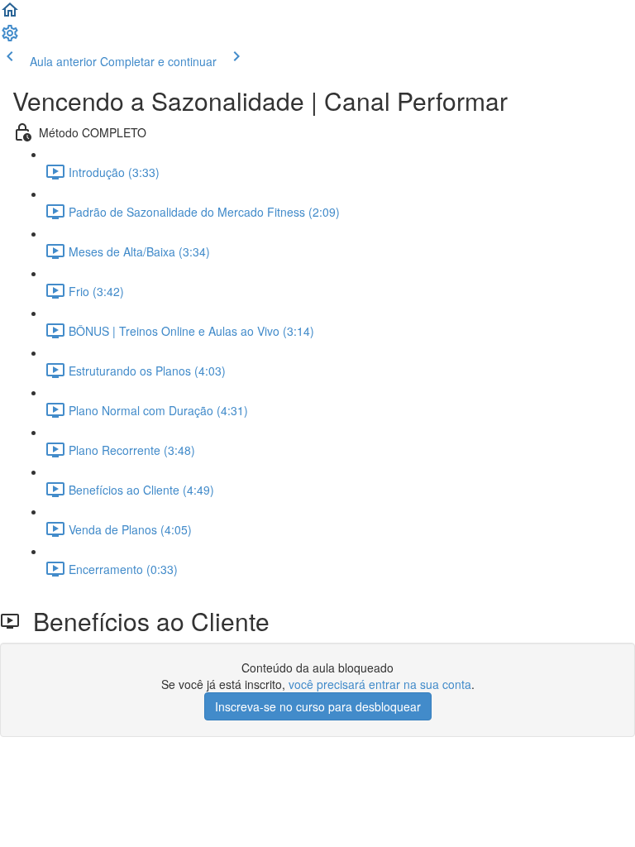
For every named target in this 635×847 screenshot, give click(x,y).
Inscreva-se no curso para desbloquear (318, 706)
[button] (10, 15)
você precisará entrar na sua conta (380, 684)
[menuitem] (10, 38)
